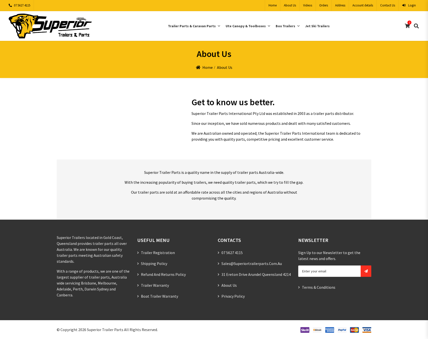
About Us (290, 5)
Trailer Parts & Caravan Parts (192, 26)
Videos (307, 5)
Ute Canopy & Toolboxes (246, 26)
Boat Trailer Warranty (159, 296)
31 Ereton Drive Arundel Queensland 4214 (256, 274)
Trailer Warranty (155, 285)
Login (411, 5)
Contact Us (387, 5)
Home (272, 5)
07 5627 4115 (22, 5)
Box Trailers (285, 26)
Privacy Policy (233, 296)
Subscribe (366, 271)
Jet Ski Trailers (317, 26)
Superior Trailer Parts (105, 329)
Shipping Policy (154, 263)
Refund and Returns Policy (163, 274)
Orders (323, 5)
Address (340, 5)
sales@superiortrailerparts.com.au (251, 263)
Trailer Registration (158, 252)
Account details (362, 5)
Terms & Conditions (318, 287)
